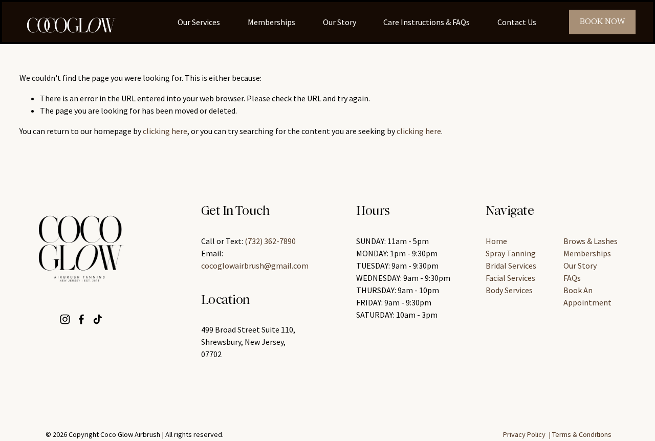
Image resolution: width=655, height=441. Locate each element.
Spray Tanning (511, 253)
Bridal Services (511, 265)
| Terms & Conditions (580, 434)
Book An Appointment (587, 296)
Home (496, 241)
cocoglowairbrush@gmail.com (255, 265)
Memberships (271, 22)
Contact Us (516, 22)
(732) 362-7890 (270, 241)
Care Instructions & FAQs (426, 22)
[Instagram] (65, 319)
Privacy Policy (524, 434)
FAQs (572, 278)
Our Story (339, 22)
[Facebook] (81, 319)
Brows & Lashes (590, 241)
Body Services (509, 290)
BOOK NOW (602, 22)
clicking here (165, 131)
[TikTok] (98, 319)
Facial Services (510, 278)
